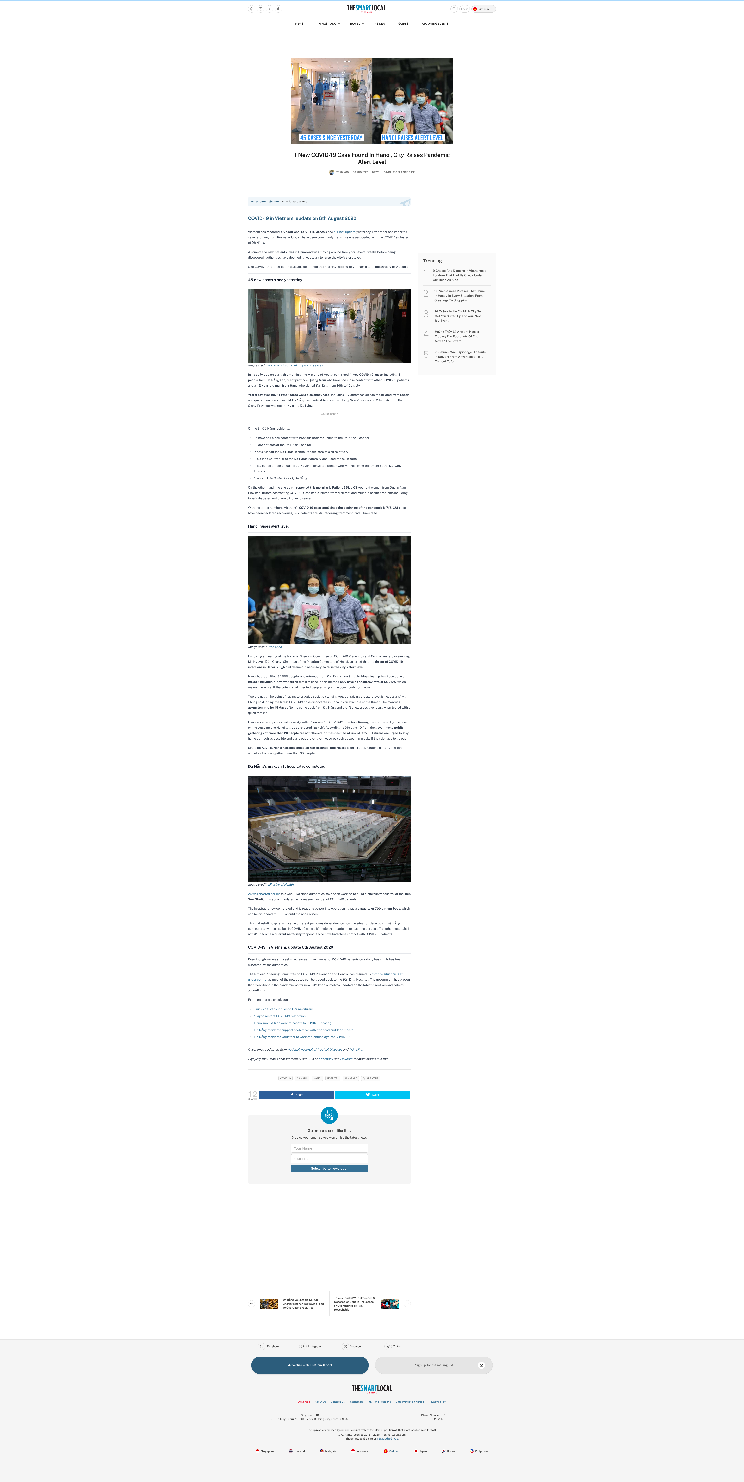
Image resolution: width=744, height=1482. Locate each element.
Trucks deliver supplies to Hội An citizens (283, 1009)
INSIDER (379, 23)
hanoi (317, 1078)
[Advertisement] (329, 1241)
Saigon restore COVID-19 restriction (280, 1016)
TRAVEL (355, 23)
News (375, 172)
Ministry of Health (281, 884)
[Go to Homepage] (366, 9)
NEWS (299, 23)
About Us (320, 1401)
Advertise (304, 1401)
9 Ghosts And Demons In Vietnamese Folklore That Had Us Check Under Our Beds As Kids (459, 275)
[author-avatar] (332, 173)
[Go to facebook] (251, 9)
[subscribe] (481, 1365)
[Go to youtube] (269, 9)
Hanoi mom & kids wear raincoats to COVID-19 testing (292, 1023)
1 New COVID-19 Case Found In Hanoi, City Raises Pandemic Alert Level (372, 158)
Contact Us (338, 1401)
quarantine (371, 1078)
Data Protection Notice (409, 1401)
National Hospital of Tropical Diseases (295, 365)
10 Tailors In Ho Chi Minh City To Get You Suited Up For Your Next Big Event (458, 316)
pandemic (350, 1078)
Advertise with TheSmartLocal (310, 1365)
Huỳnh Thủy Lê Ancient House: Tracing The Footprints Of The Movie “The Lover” (457, 336)
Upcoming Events (435, 23)
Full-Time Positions (379, 1401)
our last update (345, 232)
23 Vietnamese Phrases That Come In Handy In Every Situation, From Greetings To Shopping (459, 295)
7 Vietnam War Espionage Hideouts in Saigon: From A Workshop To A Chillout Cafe (460, 356)
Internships (356, 1401)
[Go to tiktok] (278, 9)
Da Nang (302, 1078)
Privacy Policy (437, 1401)
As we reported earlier (264, 894)
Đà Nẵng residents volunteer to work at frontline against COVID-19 (302, 1037)
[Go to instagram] (260, 9)
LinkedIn (346, 1059)
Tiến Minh (275, 647)
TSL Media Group (387, 1438)
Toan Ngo (342, 172)
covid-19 (285, 1078)
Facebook (326, 1059)
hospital (333, 1078)
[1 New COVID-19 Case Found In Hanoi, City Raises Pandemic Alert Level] (372, 101)
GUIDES (403, 23)
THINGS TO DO (326, 23)
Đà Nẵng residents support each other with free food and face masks (303, 1030)
